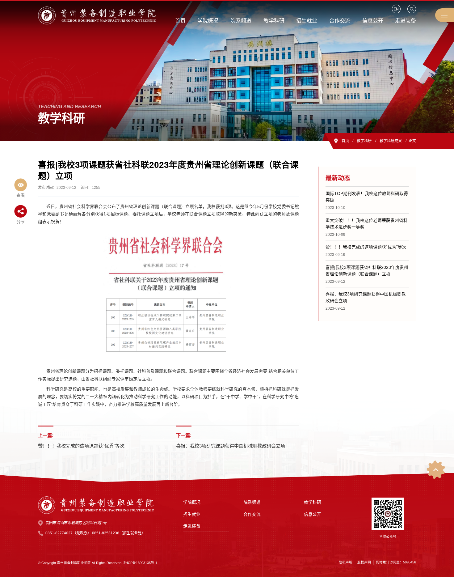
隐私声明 (345, 562)
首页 (345, 141)
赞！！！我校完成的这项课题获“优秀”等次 (81, 445)
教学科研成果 (391, 141)
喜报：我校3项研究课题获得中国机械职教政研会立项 (230, 445)
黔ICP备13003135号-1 (140, 563)
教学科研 (364, 141)
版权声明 (364, 562)
